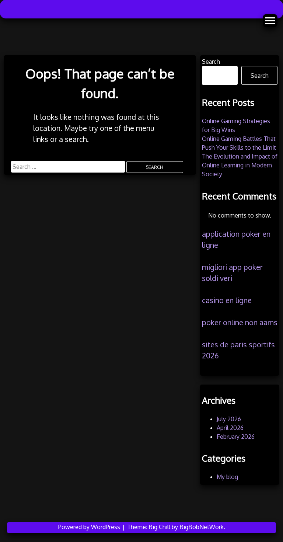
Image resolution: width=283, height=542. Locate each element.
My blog (227, 476)
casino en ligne (227, 300)
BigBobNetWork (201, 527)
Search (211, 61)
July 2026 (229, 419)
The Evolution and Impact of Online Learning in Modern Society (239, 165)
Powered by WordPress (90, 527)
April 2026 (230, 427)
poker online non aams (239, 322)
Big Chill (159, 527)
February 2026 (236, 436)
